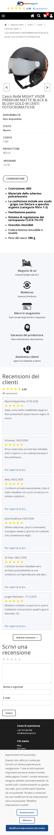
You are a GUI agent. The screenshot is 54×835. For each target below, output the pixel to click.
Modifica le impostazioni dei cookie (27, 828)
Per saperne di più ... (16, 470)
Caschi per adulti (11, 28)
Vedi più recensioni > (27, 637)
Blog (19, 745)
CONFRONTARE (15, 178)
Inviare (9, 713)
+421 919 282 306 (24, 730)
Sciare (30, 24)
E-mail (6, 697)
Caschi (39, 24)
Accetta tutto (27, 812)
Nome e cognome (13, 686)
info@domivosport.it (26, 733)
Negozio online (17, 24)
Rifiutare (27, 820)
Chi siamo (21, 748)
